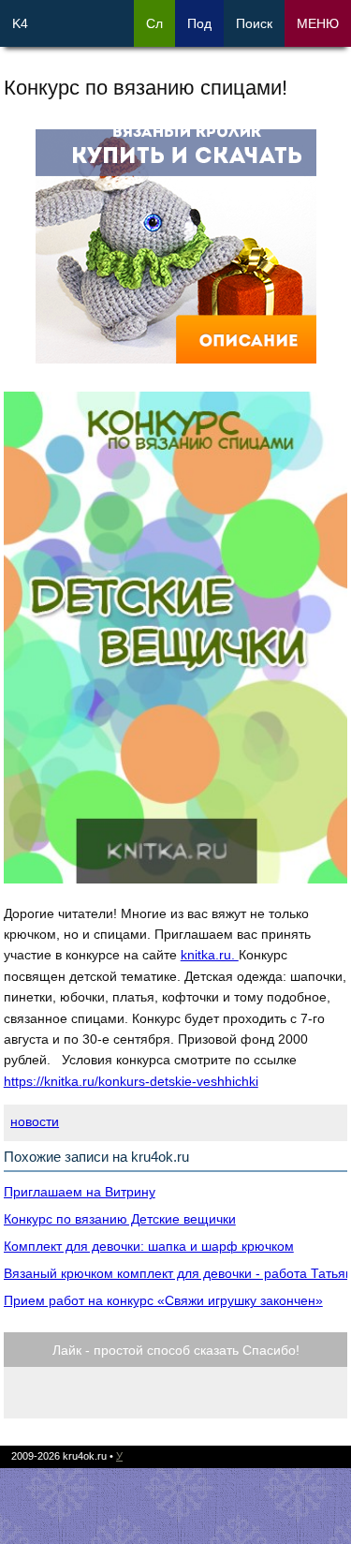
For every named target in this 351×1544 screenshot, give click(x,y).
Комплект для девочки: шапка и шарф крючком (149, 1246)
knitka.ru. (210, 954)
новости (34, 1121)
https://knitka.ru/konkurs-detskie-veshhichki (131, 1081)
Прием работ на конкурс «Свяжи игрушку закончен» (163, 1300)
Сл (154, 23)
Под (199, 23)
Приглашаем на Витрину (79, 1191)
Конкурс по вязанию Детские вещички (120, 1218)
